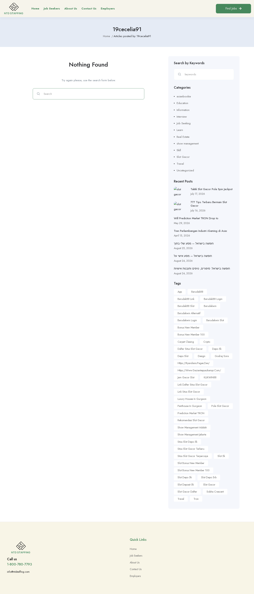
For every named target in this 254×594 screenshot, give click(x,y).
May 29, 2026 (182, 223)
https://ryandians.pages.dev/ (194, 363)
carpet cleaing (186, 342)
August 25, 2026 (183, 248)
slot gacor (209, 484)
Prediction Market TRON (191, 413)
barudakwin (210, 306)
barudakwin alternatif (189, 313)
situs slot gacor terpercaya (193, 456)
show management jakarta (192, 434)
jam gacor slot (186, 377)
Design (201, 356)
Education (182, 103)
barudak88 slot (186, 306)
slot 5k (221, 456)
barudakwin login (187, 320)
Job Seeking (184, 123)
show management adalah (192, 427)
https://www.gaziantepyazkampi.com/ (199, 370)
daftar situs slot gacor (190, 349)
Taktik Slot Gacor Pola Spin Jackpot (211, 189)
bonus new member (189, 327)
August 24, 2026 (183, 261)
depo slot (183, 356)
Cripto (206, 342)
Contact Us (88, 8)
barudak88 (197, 292)
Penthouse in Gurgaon (190, 406)
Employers (108, 8)
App (180, 292)
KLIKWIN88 (210, 377)
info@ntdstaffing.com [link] (18, 572)
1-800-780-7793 (19, 564)
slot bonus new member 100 (194, 470)
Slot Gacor (183, 157)
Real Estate (183, 137)
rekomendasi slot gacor (191, 420)
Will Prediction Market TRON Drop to (196, 218)
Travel (180, 164)
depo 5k (216, 349)
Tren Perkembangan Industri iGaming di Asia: (200, 231)
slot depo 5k (185, 477)
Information (183, 110)
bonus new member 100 (191, 334)
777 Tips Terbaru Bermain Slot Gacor (209, 204)
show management (188, 143)
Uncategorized (185, 170)
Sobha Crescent (215, 491)
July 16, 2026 (198, 210)
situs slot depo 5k (187, 442)
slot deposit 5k (186, 484)
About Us (70, 8)
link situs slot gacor (189, 392)
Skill (179, 150)
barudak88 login (213, 299)
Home (35, 8)
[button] (233, 8)
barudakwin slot (215, 320)
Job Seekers (52, 8)
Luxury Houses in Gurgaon (192, 399)
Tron (196, 499)
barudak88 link (186, 299)
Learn (180, 130)
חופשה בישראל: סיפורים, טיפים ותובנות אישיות (202, 268)
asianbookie (184, 96)
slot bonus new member (191, 463)
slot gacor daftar (187, 491)
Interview (182, 117)
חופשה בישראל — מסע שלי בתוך (194, 243)
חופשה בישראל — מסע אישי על (193, 256)
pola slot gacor (220, 406)
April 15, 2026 (182, 235)
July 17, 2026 (198, 194)
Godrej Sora (222, 356)
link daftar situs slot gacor (193, 384)
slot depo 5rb (208, 477)
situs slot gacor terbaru (191, 449)
